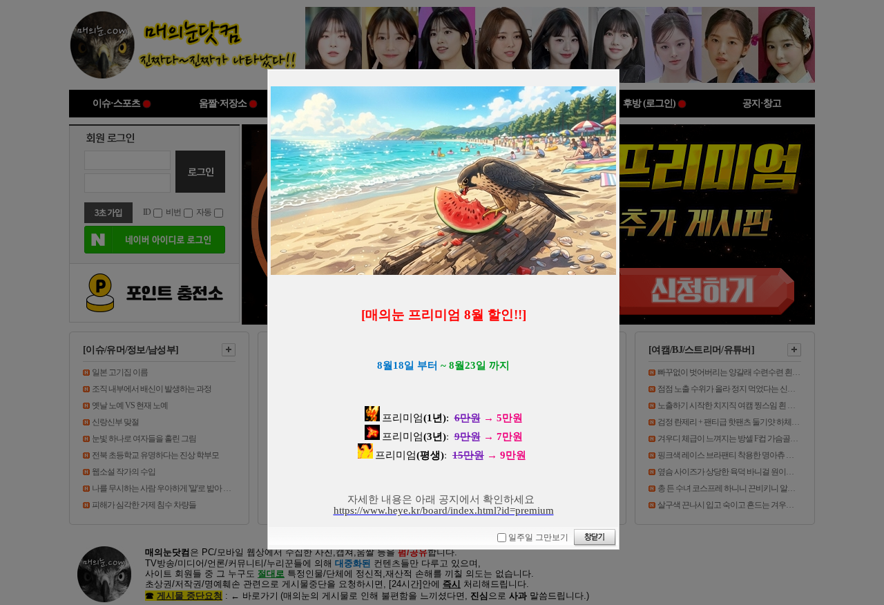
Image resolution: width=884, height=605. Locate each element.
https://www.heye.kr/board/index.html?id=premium (444, 510)
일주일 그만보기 (538, 537)
